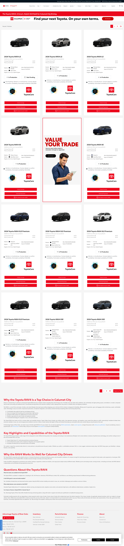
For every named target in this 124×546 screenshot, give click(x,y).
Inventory (36, 514)
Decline (98, 540)
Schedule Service (60, 517)
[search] (122, 6)
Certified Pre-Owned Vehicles (41, 522)
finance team (16, 426)
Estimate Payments (20, 107)
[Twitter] (7, 533)
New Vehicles (36, 517)
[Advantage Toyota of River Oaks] (10, 6)
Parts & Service (61, 514)
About (101, 514)
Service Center (59, 519)
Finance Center (81, 522)
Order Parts (58, 524)
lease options (41, 426)
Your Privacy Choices (61, 544)
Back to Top (118, 391)
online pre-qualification (99, 424)
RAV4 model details (66, 424)
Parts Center (58, 522)
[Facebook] (4, 533)
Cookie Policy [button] (51, 539)
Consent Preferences (1, 525)
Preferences (84, 540)
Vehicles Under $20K (39, 524)
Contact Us (9, 518)
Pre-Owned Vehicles (38, 519)
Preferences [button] (15, 540)
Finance (80, 514)
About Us (102, 517)
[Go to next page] (117, 26)
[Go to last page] (121, 26)
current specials (77, 424)
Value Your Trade (82, 519)
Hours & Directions (104, 522)
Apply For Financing (82, 517)
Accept (112, 540)
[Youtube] (11, 533)
